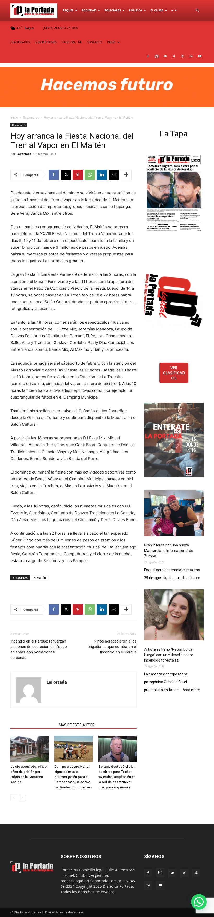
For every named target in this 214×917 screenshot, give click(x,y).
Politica (135, 10)
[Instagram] (156, 56)
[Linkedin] (102, 175)
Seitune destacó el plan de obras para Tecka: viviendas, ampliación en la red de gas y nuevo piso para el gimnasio (116, 776)
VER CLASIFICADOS (174, 373)
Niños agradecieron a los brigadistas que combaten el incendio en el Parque (112, 647)
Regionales (31, 117)
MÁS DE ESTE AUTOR (77, 725)
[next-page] (22, 798)
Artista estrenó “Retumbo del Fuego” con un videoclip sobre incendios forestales (168, 654)
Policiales (112, 10)
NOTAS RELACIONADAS (33, 725)
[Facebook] (148, 56)
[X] (174, 56)
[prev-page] (13, 798)
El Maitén (39, 578)
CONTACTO (94, 42)
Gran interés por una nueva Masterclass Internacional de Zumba (168, 550)
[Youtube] (200, 56)
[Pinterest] (78, 175)
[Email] (114, 175)
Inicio (14, 117)
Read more (191, 578)
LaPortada (24, 154)
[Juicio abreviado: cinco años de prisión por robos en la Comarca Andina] (29, 749)
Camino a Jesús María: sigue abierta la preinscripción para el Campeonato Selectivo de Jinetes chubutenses (73, 776)
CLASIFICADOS (20, 42)
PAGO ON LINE (72, 42)
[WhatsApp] (191, 56)
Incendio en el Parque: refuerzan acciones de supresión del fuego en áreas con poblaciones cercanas (38, 649)
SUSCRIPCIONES (46, 42)
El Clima (156, 10)
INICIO (111, 42)
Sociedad (89, 10)
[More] (126, 175)
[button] (197, 10)
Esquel (68, 10)
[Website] (182, 56)
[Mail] (165, 56)
